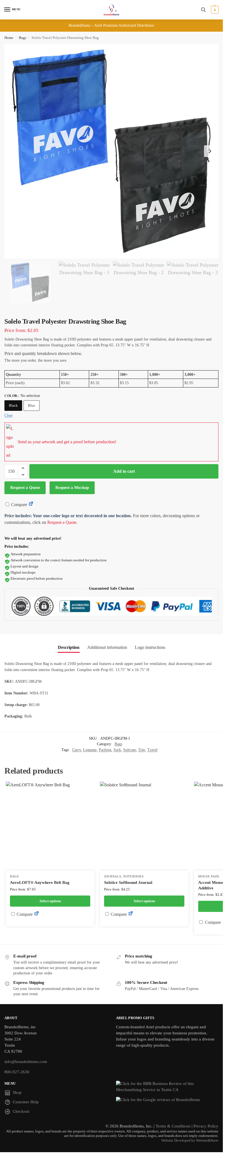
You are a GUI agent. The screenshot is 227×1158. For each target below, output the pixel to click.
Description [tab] (68, 647)
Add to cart (124, 471)
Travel (152, 750)
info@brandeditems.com (25, 1061)
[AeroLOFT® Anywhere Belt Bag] (50, 826)
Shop (17, 1092)
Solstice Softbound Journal (128, 882)
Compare (18, 504)
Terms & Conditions (173, 1126)
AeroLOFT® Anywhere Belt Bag (39, 882)
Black (13, 405)
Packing (105, 750)
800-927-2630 (16, 1072)
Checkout (21, 1111)
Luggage (90, 750)
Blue (31, 405)
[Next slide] (210, 151)
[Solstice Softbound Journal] (144, 826)
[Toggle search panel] (203, 9)
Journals (112, 876)
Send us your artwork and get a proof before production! (67, 441)
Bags (22, 38)
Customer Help (26, 1102)
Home (8, 38)
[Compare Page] (31, 504)
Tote (141, 750)
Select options (50, 901)
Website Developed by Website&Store (189, 1140)
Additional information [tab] (107, 647)
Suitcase (129, 750)
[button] (214, 10)
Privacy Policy (206, 1126)
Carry (76, 750)
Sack (117, 750)
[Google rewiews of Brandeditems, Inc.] (167, 1100)
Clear (8, 415)
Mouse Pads (208, 876)
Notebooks (133, 876)
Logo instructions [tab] (150, 647)
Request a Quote (25, 487)
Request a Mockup (72, 487)
